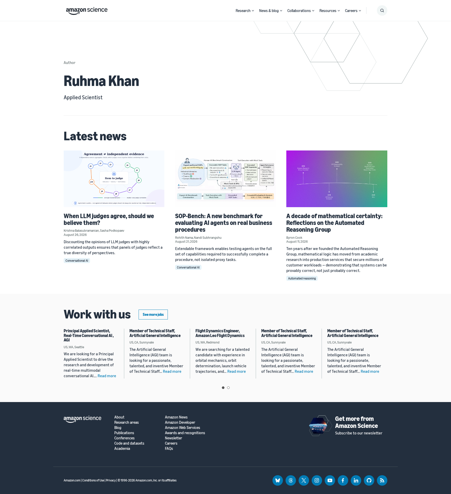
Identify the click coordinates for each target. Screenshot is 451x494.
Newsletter (173, 438)
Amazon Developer (180, 422)
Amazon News (176, 417)
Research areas (126, 422)
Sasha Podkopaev (112, 230)
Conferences (124, 438)
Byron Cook (294, 237)
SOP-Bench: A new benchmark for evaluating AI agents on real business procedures (223, 222)
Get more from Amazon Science (356, 422)
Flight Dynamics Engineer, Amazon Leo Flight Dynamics (220, 333)
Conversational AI (77, 261)
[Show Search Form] (382, 10)
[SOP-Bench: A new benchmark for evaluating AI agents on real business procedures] (225, 178)
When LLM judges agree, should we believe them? (109, 219)
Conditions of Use (93, 480)
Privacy (111, 480)
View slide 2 (228, 387)
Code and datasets (129, 443)
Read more (107, 375)
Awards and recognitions (185, 433)
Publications (124, 433)
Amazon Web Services (182, 427)
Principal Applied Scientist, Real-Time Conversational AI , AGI (89, 335)
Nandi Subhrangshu (208, 237)
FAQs (169, 448)
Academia (122, 448)
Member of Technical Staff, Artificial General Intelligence (155, 333)
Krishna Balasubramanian (81, 230)
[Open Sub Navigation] (253, 11)
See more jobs (153, 314)
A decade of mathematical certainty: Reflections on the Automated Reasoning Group (334, 222)
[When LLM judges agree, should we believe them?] (114, 178)
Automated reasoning (302, 278)
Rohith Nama (184, 237)
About (119, 417)
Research (243, 10)
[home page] (87, 9)
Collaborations (299, 10)
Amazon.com (72, 480)
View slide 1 (223, 387)
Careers (351, 10)
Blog (117, 427)
